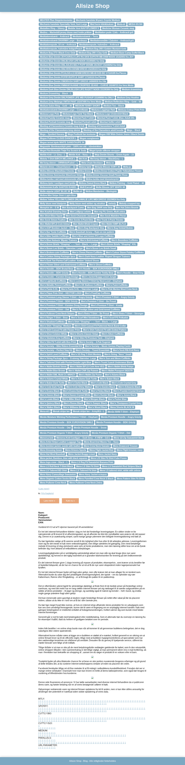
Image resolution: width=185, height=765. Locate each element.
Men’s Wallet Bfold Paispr (121, 366)
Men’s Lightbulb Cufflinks (53, 281)
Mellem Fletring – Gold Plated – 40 (126, 183)
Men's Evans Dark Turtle (75, 391)
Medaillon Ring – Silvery (52, 28)
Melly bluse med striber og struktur (87, 203)
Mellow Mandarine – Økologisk (101, 191)
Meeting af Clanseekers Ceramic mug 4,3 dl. (62, 126)
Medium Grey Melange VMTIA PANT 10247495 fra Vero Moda (70, 102)
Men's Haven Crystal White (76, 395)
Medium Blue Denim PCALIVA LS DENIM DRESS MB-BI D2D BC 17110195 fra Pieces (83, 73)
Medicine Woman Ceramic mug (118, 28)
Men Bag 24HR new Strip (100, 207)
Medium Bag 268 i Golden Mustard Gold (106, 49)
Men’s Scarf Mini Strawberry (85, 317)
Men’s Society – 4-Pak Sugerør (95, 342)
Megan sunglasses (89, 138)
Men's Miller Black (71, 399)
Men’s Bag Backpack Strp (91, 228)
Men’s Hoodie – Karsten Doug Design (59, 277)
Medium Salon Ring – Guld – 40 (56, 106)
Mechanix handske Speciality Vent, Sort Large (63, 24)
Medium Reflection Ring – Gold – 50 (123, 102)
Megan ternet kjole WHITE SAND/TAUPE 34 (62, 142)
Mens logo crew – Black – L (54, 462)
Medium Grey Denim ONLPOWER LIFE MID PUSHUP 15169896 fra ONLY (77, 97)
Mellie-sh (77, 191)
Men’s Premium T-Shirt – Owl (54, 309)
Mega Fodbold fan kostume (82, 134)
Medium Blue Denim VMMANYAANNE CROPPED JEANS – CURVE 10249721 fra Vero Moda (86, 85)
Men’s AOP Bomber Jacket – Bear (57, 228)
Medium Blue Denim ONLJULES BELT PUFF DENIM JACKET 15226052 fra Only (80, 65)
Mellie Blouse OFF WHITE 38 (110, 187)
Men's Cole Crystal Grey (124, 383)
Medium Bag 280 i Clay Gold (93, 53)
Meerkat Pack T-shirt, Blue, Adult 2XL (116, 118)
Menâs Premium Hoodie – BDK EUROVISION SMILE (66, 422)
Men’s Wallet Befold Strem (53, 366)
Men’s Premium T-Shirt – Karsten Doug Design (63, 305)
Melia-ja (127, 167)
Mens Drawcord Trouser (125, 446)
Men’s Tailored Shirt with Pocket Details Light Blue (65, 362)
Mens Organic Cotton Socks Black (57, 478)
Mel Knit (83, 159)
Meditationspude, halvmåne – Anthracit (99, 44)
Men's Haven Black (50, 395)
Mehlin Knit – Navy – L (80, 154)
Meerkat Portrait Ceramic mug (55, 122)
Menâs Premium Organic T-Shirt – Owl (111, 433)
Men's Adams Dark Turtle (84, 379)
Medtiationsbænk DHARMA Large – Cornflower (64, 110)
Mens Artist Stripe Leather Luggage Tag (60, 442)
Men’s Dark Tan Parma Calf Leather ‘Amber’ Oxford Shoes (69, 260)
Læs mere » (49, 501)
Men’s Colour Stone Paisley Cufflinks (125, 252)
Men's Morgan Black (94, 399)
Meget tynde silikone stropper (104, 150)
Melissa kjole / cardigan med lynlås (57, 183)
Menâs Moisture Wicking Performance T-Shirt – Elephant (69, 417)
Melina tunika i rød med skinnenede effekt (61, 179)
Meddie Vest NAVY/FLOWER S (83, 28)
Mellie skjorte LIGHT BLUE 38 (55, 191)
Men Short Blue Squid (51, 216)
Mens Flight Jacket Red (101, 450)
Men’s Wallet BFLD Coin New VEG (87, 366)
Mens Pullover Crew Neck (53, 483)
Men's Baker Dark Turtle (52, 383)
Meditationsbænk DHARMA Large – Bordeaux (63, 40)
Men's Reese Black (73, 403)
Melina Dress (84, 171)
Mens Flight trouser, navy (129, 450)
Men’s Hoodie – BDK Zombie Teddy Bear (92, 273)
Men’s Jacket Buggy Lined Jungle (99, 277)
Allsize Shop (93, 6)
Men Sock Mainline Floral (113, 216)
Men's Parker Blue (117, 399)
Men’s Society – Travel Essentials (93, 350)
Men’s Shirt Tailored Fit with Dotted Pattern (104, 330)
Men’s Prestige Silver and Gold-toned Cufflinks (96, 309)
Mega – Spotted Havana (52, 134)
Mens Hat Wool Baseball (52, 454)
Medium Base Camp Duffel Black (127, 53)
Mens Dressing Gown (51, 450)
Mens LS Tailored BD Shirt (53, 470)
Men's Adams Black (115, 375)
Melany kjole (85, 167)
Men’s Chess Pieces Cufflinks (87, 252)
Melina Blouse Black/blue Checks (57, 171)
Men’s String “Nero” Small (117, 354)
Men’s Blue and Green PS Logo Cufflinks (93, 236)
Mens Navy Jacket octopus (93, 474)
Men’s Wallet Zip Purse (90, 375)
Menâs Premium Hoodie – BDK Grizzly (115, 422)
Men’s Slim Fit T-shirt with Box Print (58, 342)
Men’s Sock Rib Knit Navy (126, 350)
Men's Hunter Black (104, 395)
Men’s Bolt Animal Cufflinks (94, 240)
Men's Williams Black (74, 407)
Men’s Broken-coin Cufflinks (54, 252)
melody (112, 203)
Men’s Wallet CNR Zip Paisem (83, 370)
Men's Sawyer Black (96, 403)
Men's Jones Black (126, 395)
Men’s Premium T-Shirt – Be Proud (98, 301)
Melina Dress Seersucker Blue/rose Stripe (61, 175)
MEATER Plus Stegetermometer (56, 20)
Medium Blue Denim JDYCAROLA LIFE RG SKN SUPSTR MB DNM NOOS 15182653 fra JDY (87, 57)
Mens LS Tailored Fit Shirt (83, 470)
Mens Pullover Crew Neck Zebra (85, 483)
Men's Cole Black (99, 383)
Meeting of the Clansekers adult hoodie (103, 130)
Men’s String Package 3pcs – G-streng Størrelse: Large (68, 358)
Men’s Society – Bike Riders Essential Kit (61, 346)
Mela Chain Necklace (92, 163)
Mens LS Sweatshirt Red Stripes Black (121, 466)
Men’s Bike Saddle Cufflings (54, 236)
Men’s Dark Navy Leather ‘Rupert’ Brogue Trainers (104, 256)
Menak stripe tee (61, 411)
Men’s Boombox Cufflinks (124, 240)
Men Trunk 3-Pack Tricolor (110, 220)
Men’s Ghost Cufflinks (100, 265)
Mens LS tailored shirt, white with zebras (120, 470)
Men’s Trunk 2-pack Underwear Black (114, 362)
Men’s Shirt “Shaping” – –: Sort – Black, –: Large (92, 322)
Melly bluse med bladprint (53, 203)
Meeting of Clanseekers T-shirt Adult (106, 126)
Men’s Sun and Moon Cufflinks (115, 358)
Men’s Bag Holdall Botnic (120, 228)
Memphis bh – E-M (49, 207)
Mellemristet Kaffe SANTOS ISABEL (58, 187)
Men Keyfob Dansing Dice (53, 212)
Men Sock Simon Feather (53, 220)
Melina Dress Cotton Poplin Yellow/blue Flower (118, 171)
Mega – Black (133, 130)
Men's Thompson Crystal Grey (125, 403)
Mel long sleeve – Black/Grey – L (106, 159)
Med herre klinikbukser (102, 24)
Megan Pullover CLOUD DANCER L (58, 138)
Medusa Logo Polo (49, 114)
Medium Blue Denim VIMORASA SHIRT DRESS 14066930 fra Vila (73, 81)
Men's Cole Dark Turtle (51, 387)
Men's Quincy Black (50, 403)
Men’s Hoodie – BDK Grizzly (54, 273)
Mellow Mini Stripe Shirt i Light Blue (58, 195)
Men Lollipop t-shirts (80, 212)
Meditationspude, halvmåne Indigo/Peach (61, 49)
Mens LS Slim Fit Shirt (87, 466)
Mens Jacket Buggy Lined (81, 454)
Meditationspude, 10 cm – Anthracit (58, 44)
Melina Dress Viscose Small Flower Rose (107, 175)
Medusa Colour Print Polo (131, 110)
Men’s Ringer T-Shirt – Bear (54, 317)
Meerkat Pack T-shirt (83, 118)
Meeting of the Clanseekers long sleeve (60, 130)
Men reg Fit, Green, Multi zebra (109, 212)
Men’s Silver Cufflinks (113, 334)
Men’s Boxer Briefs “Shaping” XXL (118, 244)
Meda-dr (121, 24)
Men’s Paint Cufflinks (117, 285)
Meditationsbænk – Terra (85, 36)
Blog (85, 761)
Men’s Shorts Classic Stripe (84, 334)
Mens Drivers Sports (75, 450)
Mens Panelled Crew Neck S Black (95, 478)
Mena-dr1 (45, 411)
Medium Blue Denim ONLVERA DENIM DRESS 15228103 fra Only (73, 69)
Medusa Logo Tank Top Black (78, 114)
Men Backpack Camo (73, 207)
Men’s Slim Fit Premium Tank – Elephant (93, 338)
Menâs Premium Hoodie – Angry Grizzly (121, 417)
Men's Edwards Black (129, 387)
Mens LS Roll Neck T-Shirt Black (56, 466)
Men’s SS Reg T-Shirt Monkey (86, 354)
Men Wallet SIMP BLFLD (113, 224)
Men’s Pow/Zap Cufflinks (97, 293)
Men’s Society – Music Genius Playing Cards (108, 346)
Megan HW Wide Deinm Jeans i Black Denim (121, 134)
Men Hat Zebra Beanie (127, 207)
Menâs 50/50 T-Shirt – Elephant (123, 412)
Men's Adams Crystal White (54, 379)
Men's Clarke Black (77, 383)
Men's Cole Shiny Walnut (79, 387)
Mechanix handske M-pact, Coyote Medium (98, 20)
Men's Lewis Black (49, 399)
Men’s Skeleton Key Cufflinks (55, 338)
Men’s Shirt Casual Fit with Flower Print (60, 330)
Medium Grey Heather (128, 97)
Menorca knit (46, 438)
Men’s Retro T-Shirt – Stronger (128, 313)
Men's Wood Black (97, 407)
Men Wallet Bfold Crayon (85, 224)
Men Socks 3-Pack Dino (81, 220)
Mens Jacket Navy (107, 454)
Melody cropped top (129, 203)
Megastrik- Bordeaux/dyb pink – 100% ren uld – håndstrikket (71, 146)
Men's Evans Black (49, 391)
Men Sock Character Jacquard (81, 216)
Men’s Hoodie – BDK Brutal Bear (56, 269)
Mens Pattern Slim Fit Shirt (130, 478)
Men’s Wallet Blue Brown (52, 370)
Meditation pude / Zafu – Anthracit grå (114, 32)
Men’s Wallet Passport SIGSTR (117, 370)
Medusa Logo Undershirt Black (112, 114)
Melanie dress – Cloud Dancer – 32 (57, 167)
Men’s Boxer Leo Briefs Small (101, 248)
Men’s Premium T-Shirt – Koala (106, 305)
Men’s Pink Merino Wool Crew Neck (119, 289)
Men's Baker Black (109, 379)
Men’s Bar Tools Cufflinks (53, 232)
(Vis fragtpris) (47, 493)
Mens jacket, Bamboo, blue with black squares (63, 458)
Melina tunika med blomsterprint (102, 179)
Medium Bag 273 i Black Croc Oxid (57, 53)
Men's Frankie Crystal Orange (128, 391)
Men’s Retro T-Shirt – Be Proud (93, 313)
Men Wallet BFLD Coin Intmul (55, 224)
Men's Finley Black (100, 391)
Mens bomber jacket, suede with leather (60, 446)
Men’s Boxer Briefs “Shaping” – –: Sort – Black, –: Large (68, 244)
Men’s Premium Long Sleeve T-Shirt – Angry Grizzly (66, 297)
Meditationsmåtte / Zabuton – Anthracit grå (112, 40)
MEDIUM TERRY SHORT (87, 106)
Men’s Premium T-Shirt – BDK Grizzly (59, 301)
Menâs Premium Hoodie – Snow (90, 428)
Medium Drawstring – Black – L (56, 93)
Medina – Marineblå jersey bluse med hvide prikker (66, 32)
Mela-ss (110, 163)
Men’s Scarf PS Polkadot (115, 317)
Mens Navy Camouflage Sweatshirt (58, 474)
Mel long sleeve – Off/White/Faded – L (59, 163)
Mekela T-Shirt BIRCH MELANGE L (57, 159)
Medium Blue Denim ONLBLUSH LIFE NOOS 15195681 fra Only (72, 61)
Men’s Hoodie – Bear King (130, 273)
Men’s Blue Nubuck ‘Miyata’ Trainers (58, 240)
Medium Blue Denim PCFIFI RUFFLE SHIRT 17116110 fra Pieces (72, 77)
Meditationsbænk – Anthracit (54, 36)
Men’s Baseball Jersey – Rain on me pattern (91, 232)
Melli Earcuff (86, 187)
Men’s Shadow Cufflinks (52, 322)
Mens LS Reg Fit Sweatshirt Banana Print (92, 462)
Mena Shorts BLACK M (122, 407)
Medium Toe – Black (113, 106)
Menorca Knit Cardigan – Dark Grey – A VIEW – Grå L (83, 438)
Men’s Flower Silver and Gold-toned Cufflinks (63, 265)
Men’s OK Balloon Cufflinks (89, 285)
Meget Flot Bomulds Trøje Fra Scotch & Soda (63, 150)
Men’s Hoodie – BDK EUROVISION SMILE (98, 269)
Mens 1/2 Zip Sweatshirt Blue (128, 438)
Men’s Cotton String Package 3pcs (57, 256)
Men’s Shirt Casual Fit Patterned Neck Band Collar (100, 326)
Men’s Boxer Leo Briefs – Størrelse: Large (61, 248)
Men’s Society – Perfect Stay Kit (56, 350)
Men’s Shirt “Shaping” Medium (55, 326)
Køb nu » (70, 501)
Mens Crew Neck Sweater (97, 446)
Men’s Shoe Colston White (53, 334)
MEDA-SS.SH (135, 24)
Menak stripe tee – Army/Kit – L (88, 411)
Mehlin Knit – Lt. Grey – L (52, 154)
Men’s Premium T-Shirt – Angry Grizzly (115, 297)
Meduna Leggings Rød (103, 110)
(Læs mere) (43, 489)
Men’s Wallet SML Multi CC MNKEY (57, 375)
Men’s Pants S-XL (49, 289)
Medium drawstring (131, 89)
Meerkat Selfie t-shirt (110, 122)
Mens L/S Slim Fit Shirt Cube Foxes (109, 458)
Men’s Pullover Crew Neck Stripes (57, 313)
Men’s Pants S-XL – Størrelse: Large (79, 289)
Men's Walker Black (50, 407)
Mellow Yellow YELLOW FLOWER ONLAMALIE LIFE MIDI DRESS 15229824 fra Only (82, 199)
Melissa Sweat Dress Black (92, 183)
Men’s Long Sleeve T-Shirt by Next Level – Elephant (95, 281)
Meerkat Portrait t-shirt (85, 122)
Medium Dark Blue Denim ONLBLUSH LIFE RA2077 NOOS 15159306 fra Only (79, 89)
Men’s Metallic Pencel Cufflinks (56, 285)
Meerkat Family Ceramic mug (55, 118)
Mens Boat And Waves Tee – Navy (101, 442)
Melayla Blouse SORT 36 (107, 167)
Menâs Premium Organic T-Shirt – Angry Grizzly (64, 433)
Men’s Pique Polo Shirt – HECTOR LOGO (61, 293)
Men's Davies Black (105, 387)
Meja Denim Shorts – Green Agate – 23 (114, 154)
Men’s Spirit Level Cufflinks (54, 354)
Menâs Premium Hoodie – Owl (55, 428)
